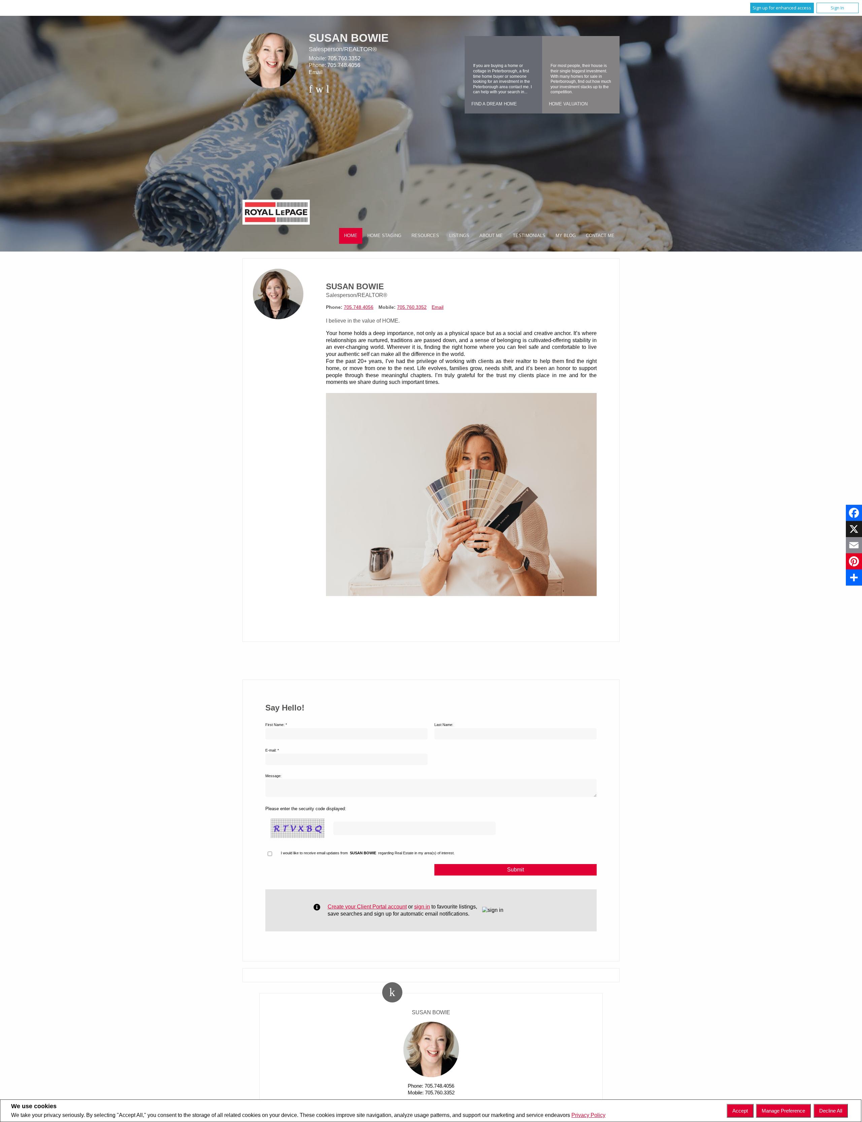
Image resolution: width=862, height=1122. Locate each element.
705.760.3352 (344, 58)
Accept (740, 1111)
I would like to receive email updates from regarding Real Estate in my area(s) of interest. (368, 853)
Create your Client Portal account (367, 907)
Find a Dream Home (494, 103)
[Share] (854, 577)
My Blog (566, 235)
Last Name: (443, 725)
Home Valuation (568, 103)
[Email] (854, 545)
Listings (459, 235)
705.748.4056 (343, 65)
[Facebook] (854, 513)
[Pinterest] (854, 561)
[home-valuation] (555, 49)
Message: (273, 776)
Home (350, 235)
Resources (425, 235)
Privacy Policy (588, 1115)
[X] (854, 529)
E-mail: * (272, 750)
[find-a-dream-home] (478, 49)
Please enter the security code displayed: (305, 808)
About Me (491, 235)
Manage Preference (783, 1111)
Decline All (830, 1111)
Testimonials (529, 235)
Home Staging (384, 235)
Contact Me (600, 235)
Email (316, 72)
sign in (422, 907)
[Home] (276, 213)
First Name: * (276, 725)
